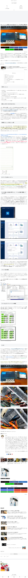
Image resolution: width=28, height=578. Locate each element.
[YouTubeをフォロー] (20, 490)
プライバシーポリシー (14, 575)
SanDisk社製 (12, 113)
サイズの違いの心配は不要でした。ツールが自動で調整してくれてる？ (14, 79)
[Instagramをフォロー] (7, 490)
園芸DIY (19, 461)
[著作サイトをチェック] (7, 488)
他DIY (26, 461)
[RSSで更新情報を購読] (20, 492)
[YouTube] (12, 454)
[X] (8, 454)
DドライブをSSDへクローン (8, 78)
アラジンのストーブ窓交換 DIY (24, 463)
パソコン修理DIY (3, 478)
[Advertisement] (14, 17)
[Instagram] (10, 454)
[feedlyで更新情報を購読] (7, 492)
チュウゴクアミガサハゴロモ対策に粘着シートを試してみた (17, 463)
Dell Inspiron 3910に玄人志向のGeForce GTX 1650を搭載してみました (10, 463)
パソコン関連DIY (8, 478)
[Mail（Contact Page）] (7, 454)
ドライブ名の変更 (7, 80)
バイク (13, 461)
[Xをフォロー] (20, 488)
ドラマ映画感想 (5, 461)
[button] (18, 49)
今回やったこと (7, 74)
